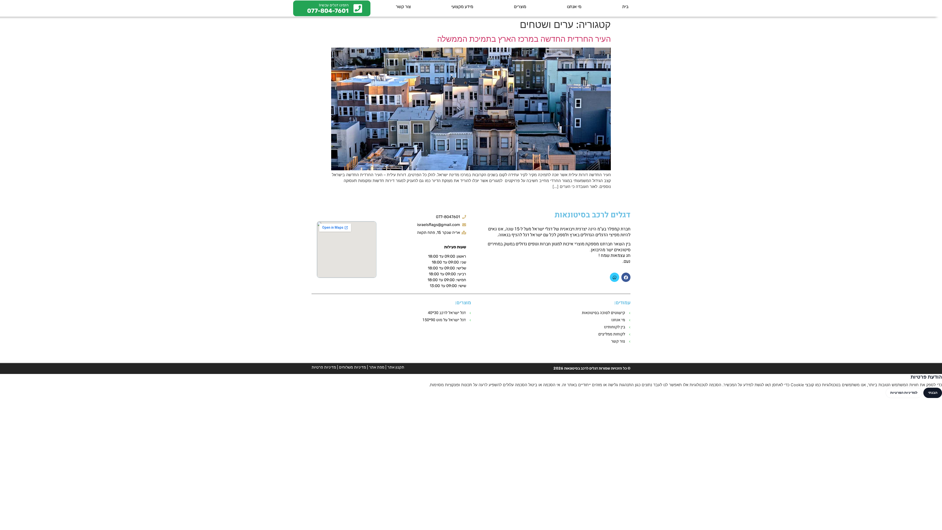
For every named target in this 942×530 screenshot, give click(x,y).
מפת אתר (376, 367)
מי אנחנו (574, 6)
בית (625, 6)
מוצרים (520, 6)
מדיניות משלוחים (352, 367)
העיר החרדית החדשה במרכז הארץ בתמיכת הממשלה (524, 39)
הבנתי (932, 392)
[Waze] (614, 277)
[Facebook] (625, 277)
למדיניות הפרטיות (903, 392)
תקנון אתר (395, 367)
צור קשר (403, 6)
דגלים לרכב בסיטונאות (592, 215)
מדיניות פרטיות (324, 367)
